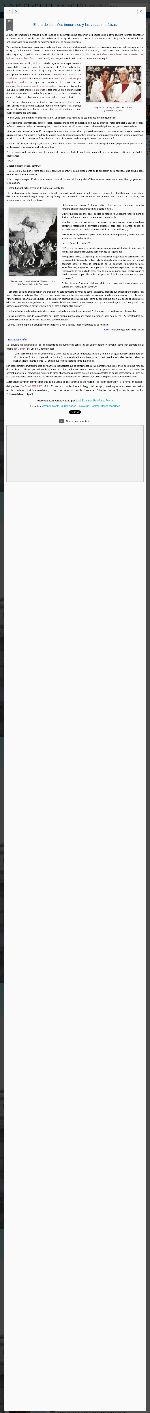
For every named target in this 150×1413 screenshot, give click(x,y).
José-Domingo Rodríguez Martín (95, 400)
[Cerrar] (140, 11)
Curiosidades (68, 406)
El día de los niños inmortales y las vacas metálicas (75, 25)
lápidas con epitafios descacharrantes (104, 54)
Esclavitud (83, 406)
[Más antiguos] (15, 11)
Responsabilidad (110, 406)
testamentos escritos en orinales (36, 86)
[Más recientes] (9, 11)
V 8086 (20, 348)
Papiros (95, 406)
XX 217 (31, 386)
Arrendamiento (50, 406)
